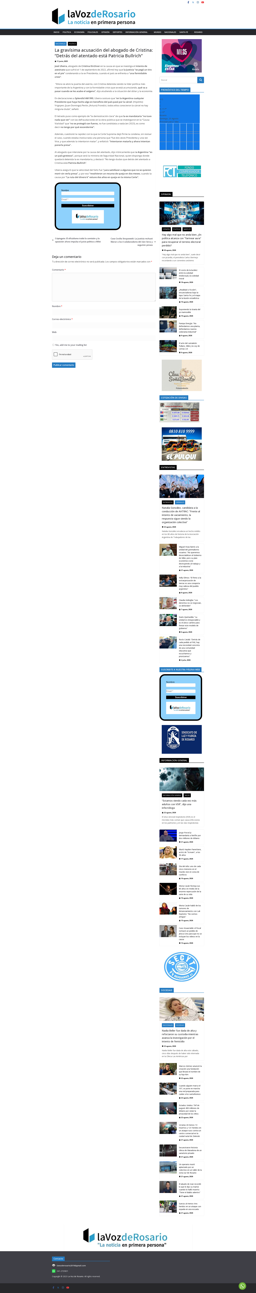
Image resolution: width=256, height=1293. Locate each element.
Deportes (117, 32)
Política (67, 32)
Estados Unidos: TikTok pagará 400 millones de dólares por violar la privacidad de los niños (189, 1109)
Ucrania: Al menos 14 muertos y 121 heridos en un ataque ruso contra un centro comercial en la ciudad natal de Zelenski (190, 1130)
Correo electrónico (62, 319)
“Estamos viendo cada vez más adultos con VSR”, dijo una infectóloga (179, 804)
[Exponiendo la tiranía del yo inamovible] (168, 312)
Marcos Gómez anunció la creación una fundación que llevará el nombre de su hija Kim (190, 1070)
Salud (187, 795)
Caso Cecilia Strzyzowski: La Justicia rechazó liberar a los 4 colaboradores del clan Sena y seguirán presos (132, 241)
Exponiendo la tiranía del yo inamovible (189, 310)
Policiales (93, 32)
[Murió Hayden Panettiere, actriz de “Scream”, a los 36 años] (168, 854)
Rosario (198, 32)
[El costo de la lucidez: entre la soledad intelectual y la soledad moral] (168, 276)
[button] (149, 32)
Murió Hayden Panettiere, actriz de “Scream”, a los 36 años (190, 852)
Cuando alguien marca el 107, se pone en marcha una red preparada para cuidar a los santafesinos (190, 1089)
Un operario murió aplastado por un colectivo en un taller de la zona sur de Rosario (190, 1168)
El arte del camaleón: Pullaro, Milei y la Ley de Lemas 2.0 (189, 346)
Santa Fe (183, 32)
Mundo (157, 32)
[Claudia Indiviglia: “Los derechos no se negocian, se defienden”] (168, 604)
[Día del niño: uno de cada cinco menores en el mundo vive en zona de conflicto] (168, 872)
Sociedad (180, 1025)
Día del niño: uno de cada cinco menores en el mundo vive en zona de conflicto (190, 870)
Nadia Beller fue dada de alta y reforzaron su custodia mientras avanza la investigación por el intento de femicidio (180, 1036)
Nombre (65, 190)
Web (54, 332)
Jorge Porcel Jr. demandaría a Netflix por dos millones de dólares (190, 835)
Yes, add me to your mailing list (71, 344)
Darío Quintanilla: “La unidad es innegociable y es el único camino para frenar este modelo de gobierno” (189, 623)
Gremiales (180, 502)
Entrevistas (168, 502)
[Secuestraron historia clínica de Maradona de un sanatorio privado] (168, 1152)
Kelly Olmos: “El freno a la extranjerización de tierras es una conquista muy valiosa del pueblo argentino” (190, 583)
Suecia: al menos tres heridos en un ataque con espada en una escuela (190, 1206)
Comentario (59, 269)
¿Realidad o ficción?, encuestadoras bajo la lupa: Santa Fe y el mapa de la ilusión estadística (189, 293)
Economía (79, 32)
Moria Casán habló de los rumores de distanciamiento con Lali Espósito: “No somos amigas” (190, 911)
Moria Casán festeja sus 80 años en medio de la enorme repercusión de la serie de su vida (190, 890)
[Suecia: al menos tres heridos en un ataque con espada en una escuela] (168, 1208)
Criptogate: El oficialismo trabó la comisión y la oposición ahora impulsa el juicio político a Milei (78, 240)
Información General (136, 32)
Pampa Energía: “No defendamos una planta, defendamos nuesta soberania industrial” (189, 327)
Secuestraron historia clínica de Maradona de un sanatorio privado (190, 1150)
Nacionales (170, 32)
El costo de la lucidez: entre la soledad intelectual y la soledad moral (189, 274)
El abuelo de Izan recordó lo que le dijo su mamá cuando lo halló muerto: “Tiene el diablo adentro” (190, 1188)
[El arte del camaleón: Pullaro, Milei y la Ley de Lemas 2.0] (168, 347)
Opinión (105, 32)
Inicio (56, 32)
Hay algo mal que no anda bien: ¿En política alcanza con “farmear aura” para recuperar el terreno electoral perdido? (181, 240)
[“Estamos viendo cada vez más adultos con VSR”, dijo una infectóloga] (181, 779)
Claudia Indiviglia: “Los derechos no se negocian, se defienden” (190, 603)
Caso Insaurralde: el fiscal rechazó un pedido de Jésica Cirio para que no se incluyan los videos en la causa (190, 934)
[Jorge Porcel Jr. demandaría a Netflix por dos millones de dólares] (168, 837)
